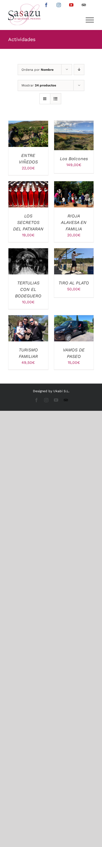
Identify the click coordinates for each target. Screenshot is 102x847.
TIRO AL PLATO (73, 282)
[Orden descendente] (79, 69)
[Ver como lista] (55, 98)
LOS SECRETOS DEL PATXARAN (28, 222)
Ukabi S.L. (61, 391)
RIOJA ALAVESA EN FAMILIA (73, 222)
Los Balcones (74, 158)
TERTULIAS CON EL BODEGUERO (28, 289)
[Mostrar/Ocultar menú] (90, 20)
